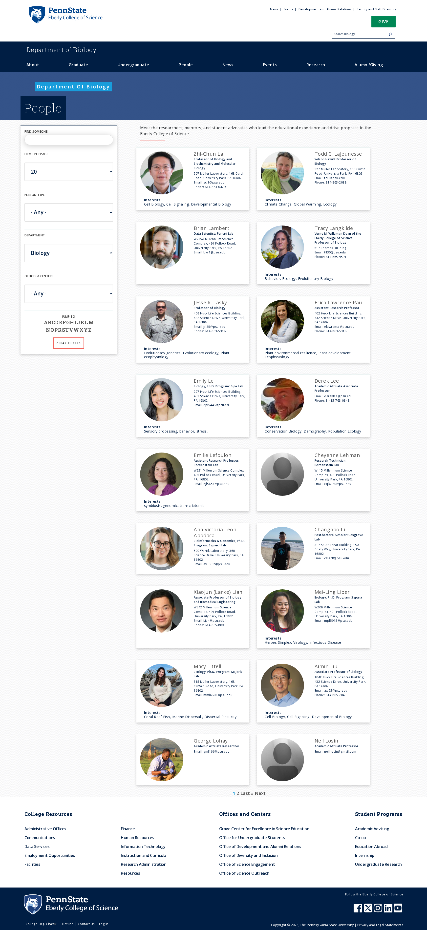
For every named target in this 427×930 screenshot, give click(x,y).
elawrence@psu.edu (339, 327)
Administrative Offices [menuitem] (45, 828)
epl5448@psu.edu (217, 405)
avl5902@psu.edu (216, 564)
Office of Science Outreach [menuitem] (244, 873)
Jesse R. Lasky (210, 302)
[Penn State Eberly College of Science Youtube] (398, 910)
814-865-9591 (336, 257)
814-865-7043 (336, 695)
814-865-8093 (215, 625)
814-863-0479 (215, 187)
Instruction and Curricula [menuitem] (143, 855)
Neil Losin (327, 740)
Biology (61, 49)
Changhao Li (330, 529)
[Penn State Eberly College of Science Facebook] (358, 910)
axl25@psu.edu (335, 690)
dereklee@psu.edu (338, 396)
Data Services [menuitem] (36, 846)
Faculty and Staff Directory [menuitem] (377, 9)
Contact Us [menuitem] (86, 924)
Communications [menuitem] (39, 837)
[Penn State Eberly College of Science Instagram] (379, 910)
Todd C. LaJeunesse (338, 153)
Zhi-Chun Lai (209, 153)
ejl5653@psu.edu (216, 484)
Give (383, 21)
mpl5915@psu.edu (338, 621)
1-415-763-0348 (337, 400)
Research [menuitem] (315, 64)
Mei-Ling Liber (332, 592)
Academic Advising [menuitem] (372, 828)
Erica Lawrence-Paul (339, 302)
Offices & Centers (38, 276)
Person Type (34, 195)
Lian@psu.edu (214, 621)
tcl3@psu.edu (334, 178)
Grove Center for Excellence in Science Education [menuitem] (264, 828)
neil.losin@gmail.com (340, 751)
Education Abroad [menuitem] (371, 846)
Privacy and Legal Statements (380, 925)
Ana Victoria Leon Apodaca (215, 532)
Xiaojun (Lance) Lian (218, 592)
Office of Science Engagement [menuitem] (247, 864)
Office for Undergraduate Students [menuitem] (252, 837)
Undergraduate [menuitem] (133, 64)
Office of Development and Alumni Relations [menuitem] (260, 846)
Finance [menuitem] (128, 828)
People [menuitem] (186, 64)
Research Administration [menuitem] (144, 864)
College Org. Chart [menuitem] (40, 924)
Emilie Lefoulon (213, 455)
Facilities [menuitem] (32, 864)
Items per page (36, 154)
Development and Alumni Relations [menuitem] (325, 9)
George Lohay (211, 740)
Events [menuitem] (288, 9)
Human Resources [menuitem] (137, 837)
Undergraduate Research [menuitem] (378, 864)
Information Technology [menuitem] (143, 846)
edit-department (38, 241)
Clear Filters (69, 343)
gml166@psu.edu (216, 751)
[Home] (65, 8)
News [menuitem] (274, 9)
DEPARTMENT (34, 235)
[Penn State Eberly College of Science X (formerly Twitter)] (369, 910)
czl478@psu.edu (336, 558)
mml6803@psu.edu (217, 695)
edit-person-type (38, 200)
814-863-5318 (215, 331)
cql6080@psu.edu (337, 484)
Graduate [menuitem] (78, 64)
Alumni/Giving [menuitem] (369, 64)
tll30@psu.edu (335, 252)
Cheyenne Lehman (337, 455)
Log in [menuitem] (103, 924)
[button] (383, 23)
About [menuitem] (32, 64)
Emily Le (204, 380)
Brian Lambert (211, 228)
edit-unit (32, 281)
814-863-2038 (336, 182)
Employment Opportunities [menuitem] (49, 855)
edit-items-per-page (40, 159)
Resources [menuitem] (130, 873)
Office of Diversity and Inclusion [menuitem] (248, 855)
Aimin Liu (326, 666)
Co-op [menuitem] (360, 837)
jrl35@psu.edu (214, 327)
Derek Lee (327, 380)
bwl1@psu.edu (214, 252)
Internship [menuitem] (364, 855)
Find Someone (35, 131)
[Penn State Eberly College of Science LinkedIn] (389, 910)
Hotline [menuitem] (67, 924)
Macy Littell (207, 666)
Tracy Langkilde (334, 228)
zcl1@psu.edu (213, 182)
